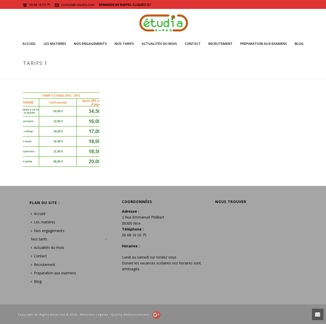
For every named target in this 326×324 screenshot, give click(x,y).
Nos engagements (90, 43)
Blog (299, 43)
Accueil (29, 43)
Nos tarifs (124, 43)
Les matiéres (55, 43)
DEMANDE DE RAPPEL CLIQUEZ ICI (125, 5)
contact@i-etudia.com (77, 4)
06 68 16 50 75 (39, 4)
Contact (193, 43)
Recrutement (220, 43)
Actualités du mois (159, 43)
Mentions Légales (94, 314)
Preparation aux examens (263, 43)
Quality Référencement (130, 314)
